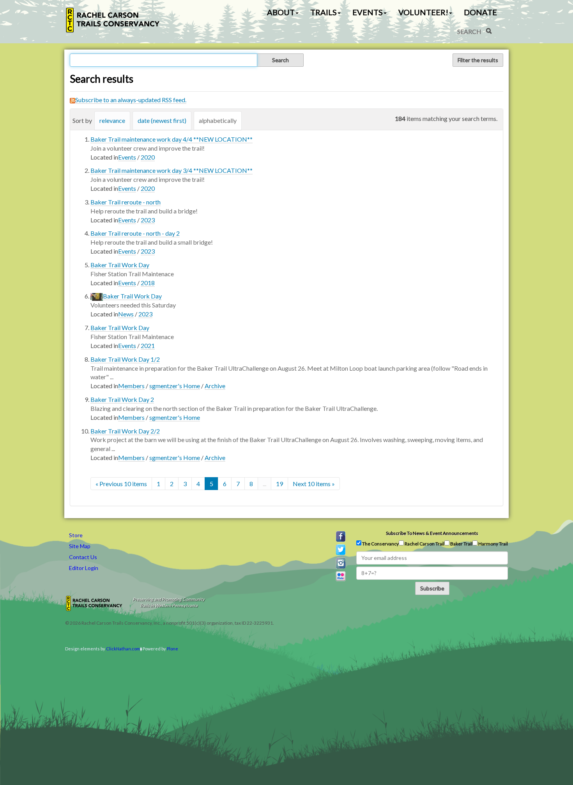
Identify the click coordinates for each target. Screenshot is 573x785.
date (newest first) (162, 120)
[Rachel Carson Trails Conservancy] (113, 20)
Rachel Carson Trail (424, 544)
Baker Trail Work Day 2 (122, 399)
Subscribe (432, 588)
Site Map (79, 546)
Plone (172, 648)
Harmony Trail (493, 544)
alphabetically (218, 120)
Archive (215, 385)
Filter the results (478, 60)
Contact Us (83, 557)
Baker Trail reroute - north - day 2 (135, 233)
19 (279, 483)
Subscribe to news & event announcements (432, 533)
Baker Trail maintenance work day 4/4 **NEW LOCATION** (171, 139)
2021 (148, 345)
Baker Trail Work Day (119, 264)
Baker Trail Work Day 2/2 (125, 431)
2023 (148, 220)
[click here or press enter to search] (489, 30)
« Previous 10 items (121, 483)
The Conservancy (380, 544)
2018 (148, 282)
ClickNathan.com (123, 648)
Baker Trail (460, 544)
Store (76, 535)
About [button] (281, 12)
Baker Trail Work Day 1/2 (125, 359)
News (126, 314)
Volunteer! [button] (423, 12)
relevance (112, 120)
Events (127, 157)
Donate (480, 12)
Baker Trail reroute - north (125, 202)
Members (131, 385)
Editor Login (83, 568)
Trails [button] (323, 12)
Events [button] (367, 12)
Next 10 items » (314, 483)
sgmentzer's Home (174, 385)
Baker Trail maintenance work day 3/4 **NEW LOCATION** (171, 170)
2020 (148, 157)
